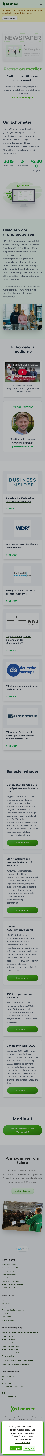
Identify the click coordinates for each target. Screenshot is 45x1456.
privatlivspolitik (22, 1442)
